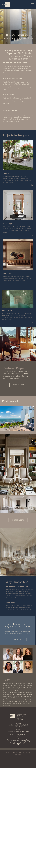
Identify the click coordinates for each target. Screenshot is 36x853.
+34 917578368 (18, 726)
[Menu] (32, 4)
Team (6, 679)
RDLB (20, 754)
